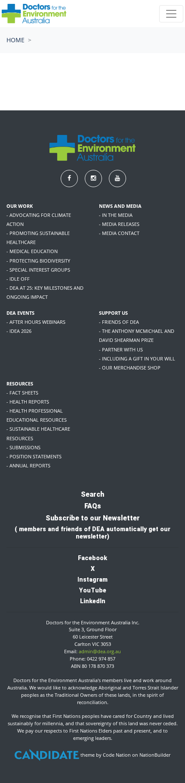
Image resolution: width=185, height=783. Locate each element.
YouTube (92, 590)
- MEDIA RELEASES (119, 224)
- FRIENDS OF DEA (119, 322)
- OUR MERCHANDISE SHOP (129, 367)
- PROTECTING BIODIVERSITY (38, 260)
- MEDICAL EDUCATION (32, 251)
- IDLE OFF (18, 279)
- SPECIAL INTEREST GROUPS (38, 269)
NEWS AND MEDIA (120, 206)
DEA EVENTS (20, 313)
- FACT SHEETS (22, 392)
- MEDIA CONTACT (119, 233)
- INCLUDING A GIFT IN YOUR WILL (137, 358)
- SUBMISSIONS (23, 447)
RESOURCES (19, 383)
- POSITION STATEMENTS (34, 456)
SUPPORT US (113, 313)
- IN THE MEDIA (116, 215)
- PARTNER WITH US (121, 349)
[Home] (34, 13)
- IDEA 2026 (18, 331)
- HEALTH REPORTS (27, 401)
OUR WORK (19, 206)
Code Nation (117, 755)
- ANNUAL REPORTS (28, 465)
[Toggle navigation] (171, 13)
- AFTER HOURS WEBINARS (35, 322)
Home (15, 40)
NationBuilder (154, 755)
